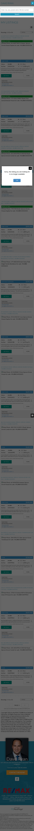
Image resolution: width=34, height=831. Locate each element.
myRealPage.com (17, 809)
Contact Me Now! (17, 772)
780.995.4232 (20, 801)
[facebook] (17, 779)
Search (17, 14)
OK (17, 180)
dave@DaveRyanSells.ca (8, 85)
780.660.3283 (5, 84)
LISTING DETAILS (6, 75)
